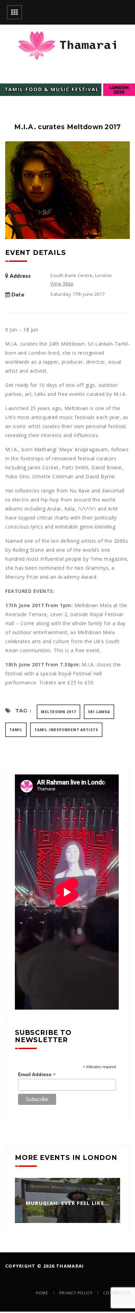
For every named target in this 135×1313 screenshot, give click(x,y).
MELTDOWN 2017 (58, 711)
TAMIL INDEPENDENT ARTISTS (66, 729)
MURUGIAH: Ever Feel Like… (68, 1202)
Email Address (37, 1074)
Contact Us (116, 1293)
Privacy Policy (75, 1293)
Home (42, 1293)
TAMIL (15, 729)
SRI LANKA (99, 711)
